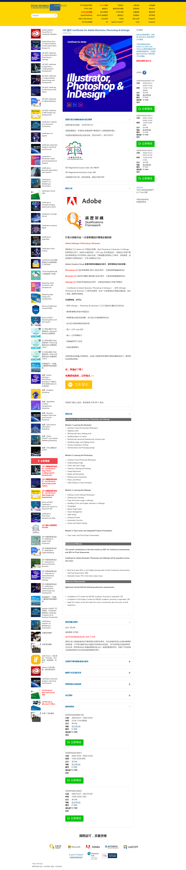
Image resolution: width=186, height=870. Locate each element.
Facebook (152, 19)
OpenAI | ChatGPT (117, 22)
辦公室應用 (104, 12)
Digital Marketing (86, 15)
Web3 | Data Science (85, 19)
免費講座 (136, 12)
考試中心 (152, 9)
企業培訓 (136, 5)
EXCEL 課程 (88, 9)
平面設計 (121, 5)
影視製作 (136, 15)
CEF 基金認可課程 (86, 5)
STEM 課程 (120, 12)
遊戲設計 (105, 9)
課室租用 (136, 9)
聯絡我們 (152, 12)
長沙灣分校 (76, 726)
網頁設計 (121, 15)
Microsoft (136, 19)
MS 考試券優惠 (87, 22)
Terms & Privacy (37, 864)
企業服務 (152, 5)
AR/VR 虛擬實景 (102, 15)
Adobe (121, 19)
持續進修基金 (141, 202)
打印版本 (139, 30)
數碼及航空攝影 (118, 9)
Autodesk (104, 19)
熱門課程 (152, 15)
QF (107, 22)
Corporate (151, 22)
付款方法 (139, 187)
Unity (137, 22)
